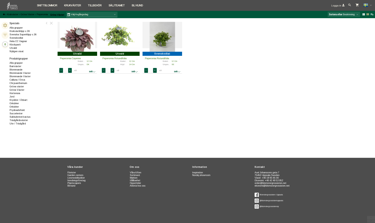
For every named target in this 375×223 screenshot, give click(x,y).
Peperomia (42, 14)
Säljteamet (117, 5)
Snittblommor (47, 5)
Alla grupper (16, 28)
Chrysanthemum (18, 83)
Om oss (134, 167)
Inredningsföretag (76, 180)
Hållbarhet (135, 180)
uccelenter (16, 113)
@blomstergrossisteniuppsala (271, 201)
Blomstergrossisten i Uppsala (271, 195)
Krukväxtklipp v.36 (20, 31)
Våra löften (135, 172)
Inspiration (197, 172)
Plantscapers (74, 183)
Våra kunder (75, 167)
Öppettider (135, 183)
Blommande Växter (20, 73)
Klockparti (15, 44)
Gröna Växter (27, 14)
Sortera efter (335, 14)
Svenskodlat (16, 38)
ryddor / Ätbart (18, 100)
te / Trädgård (18, 123)
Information (199, 167)
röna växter (17, 86)
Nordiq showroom (201, 175)
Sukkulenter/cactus (20, 117)
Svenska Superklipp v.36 (23, 34)
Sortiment (135, 175)
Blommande (16, 69)
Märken (133, 178)
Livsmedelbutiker (76, 178)
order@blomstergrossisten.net (270, 183)
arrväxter (15, 66)
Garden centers (75, 175)
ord (12, 96)
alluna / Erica (17, 80)
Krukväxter (72, 5)
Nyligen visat (17, 51)
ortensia (15, 93)
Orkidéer (14, 106)
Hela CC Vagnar (18, 41)
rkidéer (14, 103)
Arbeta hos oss (137, 185)
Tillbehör (95, 5)
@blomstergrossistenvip (269, 206)
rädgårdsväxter (19, 120)
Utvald (13, 48)
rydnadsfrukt (17, 110)
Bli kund (137, 5)
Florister (71, 172)
